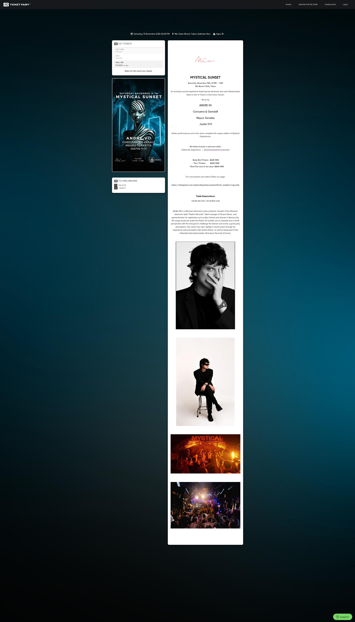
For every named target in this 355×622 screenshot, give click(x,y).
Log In (345, 4)
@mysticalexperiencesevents (216, 150)
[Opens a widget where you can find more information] (342, 617)
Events (288, 4)
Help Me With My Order (308, 4)
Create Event (330, 4)
